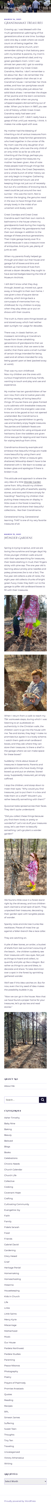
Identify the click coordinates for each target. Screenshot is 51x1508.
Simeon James (12, 1417)
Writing (8, 1463)
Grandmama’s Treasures (23, 23)
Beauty (8, 1135)
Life (6, 1302)
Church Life (10, 1175)
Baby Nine (9, 1123)
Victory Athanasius (14, 1457)
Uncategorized (12, 1452)
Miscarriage (10, 1325)
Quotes (8, 1394)
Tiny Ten (8, 1440)
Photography (11, 1371)
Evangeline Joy (12, 1210)
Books (7, 1152)
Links (7, 1308)
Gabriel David (11, 1244)
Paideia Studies (12, 1354)
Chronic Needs (12, 1163)
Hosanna (9, 1284)
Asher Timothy (12, 1117)
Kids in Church (12, 1296)
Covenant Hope (12, 1192)
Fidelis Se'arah (11, 1227)
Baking (8, 1129)
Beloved (8, 1140)
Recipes (8, 1406)
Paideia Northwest (14, 1348)
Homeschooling (12, 1279)
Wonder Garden (32, 482)
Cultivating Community (16, 1204)
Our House (10, 1342)
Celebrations (10, 1158)
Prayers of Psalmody (15, 1382)
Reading (8, 1400)
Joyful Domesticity (18, 6)
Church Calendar (13, 1169)
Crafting (8, 1198)
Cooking (8, 1187)
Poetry (7, 1377)
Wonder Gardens (18, 538)
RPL (6, 1411)
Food (7, 1233)
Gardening (10, 1250)
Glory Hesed (10, 1256)
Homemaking (11, 1273)
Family (7, 1221)
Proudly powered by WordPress (20, 1501)
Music (7, 1336)
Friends (8, 1238)
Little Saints (10, 1313)
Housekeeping (12, 1290)
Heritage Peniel (12, 1267)
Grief (6, 1262)
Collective (9, 1181)
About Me (9, 1086)
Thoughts (9, 1434)
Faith (7, 1215)
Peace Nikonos (12, 1365)
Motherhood (10, 1331)
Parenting (9, 1359)
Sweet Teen (10, 1429)
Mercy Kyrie (10, 1319)
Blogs (7, 1146)
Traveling (9, 1446)
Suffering (9, 1423)
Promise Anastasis (14, 1388)
